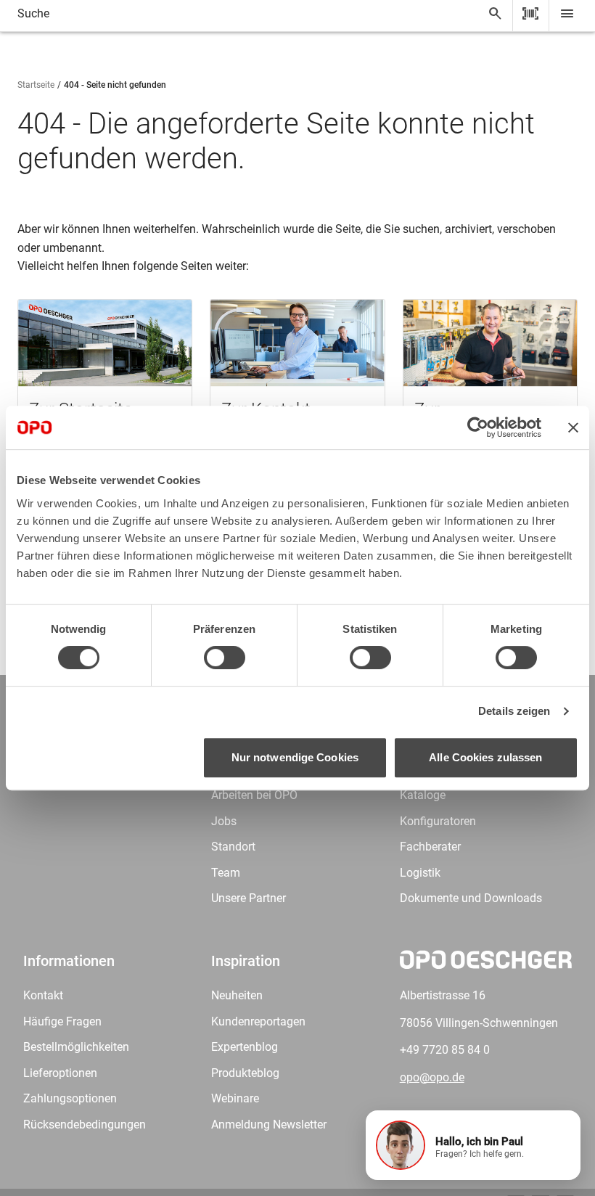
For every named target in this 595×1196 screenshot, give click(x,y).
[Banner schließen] (573, 427)
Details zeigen (514, 711)
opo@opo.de (432, 1077)
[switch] (224, 657)
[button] (473, 1145)
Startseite (35, 85)
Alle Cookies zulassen (485, 757)
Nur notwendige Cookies (294, 757)
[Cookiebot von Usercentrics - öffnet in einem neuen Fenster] (477, 427)
